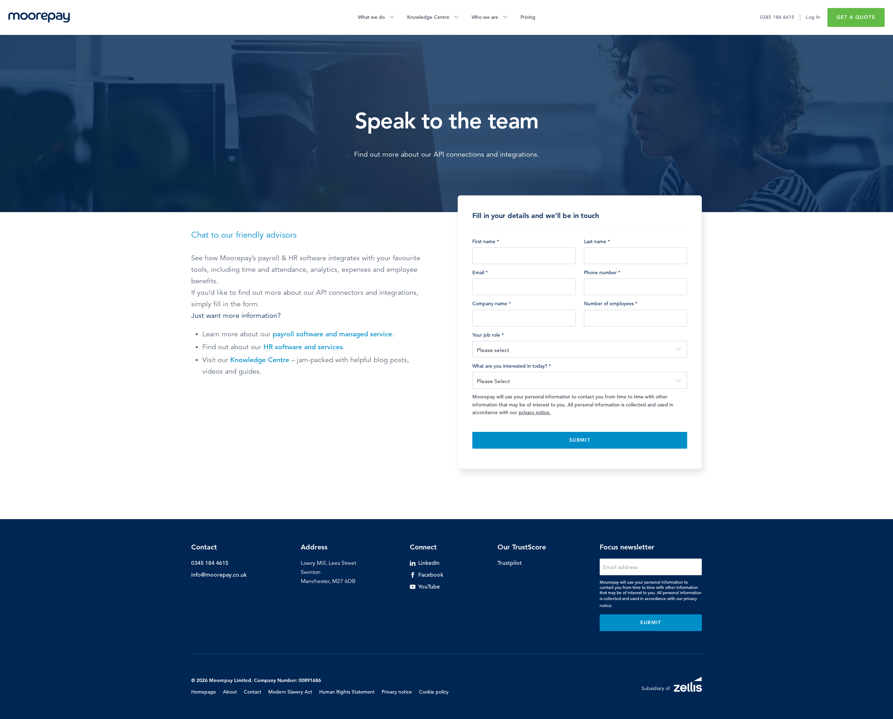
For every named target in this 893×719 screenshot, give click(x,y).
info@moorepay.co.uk (219, 574)
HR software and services (303, 347)
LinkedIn (429, 563)
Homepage (203, 692)
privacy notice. (535, 412)
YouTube (429, 586)
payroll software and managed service (332, 334)
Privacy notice (397, 692)
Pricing (527, 17)
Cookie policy (434, 692)
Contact (252, 692)
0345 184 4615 (777, 17)
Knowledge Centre (428, 17)
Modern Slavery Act (290, 692)
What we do (371, 17)
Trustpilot (509, 563)
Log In (813, 17)
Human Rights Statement (347, 692)
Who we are (485, 17)
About (230, 692)
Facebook (430, 574)
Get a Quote (856, 17)
